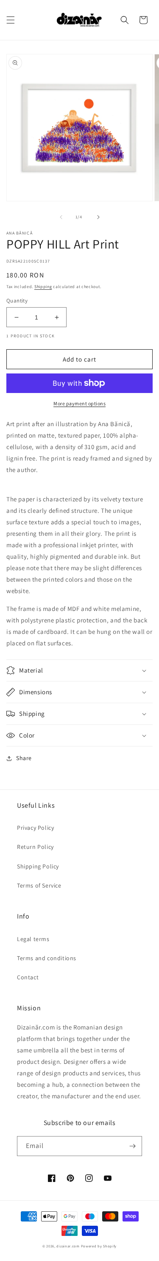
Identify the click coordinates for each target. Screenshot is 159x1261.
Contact (28, 977)
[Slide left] (61, 217)
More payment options (79, 403)
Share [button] (24, 758)
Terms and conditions (46, 958)
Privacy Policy (35, 827)
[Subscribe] (132, 1146)
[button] (10, 20)
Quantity (17, 300)
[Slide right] (98, 217)
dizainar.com (67, 1246)
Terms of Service (39, 885)
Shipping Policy (38, 866)
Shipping (43, 286)
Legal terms (33, 939)
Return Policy (35, 847)
